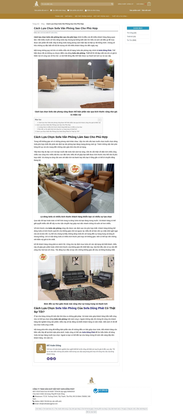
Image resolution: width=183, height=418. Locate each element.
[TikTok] (54, 358)
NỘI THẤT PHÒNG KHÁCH (83, 16)
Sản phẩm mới (135, 10)
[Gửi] (112, 4)
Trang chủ (35, 24)
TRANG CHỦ (59, 16)
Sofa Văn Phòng (66, 308)
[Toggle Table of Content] (99, 119)
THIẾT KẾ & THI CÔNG (119, 16)
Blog (42, 24)
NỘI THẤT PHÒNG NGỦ (101, 16)
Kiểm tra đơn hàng (93, 10)
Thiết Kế (130, 36)
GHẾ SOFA (68, 16)
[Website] (51, 358)
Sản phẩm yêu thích (76, 10)
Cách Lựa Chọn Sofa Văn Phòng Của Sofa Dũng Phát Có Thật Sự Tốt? (57, 131)
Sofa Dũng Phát (93, 308)
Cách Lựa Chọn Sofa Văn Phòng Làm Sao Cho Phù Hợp (53, 125)
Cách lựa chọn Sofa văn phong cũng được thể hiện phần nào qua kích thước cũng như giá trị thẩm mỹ (70, 122)
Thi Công (130, 33)
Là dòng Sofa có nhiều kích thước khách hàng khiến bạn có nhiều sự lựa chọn (60, 127)
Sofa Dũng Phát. (105, 50)
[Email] (48, 358)
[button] (125, 4)
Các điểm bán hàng (58, 10)
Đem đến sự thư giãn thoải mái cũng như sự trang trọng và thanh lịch (57, 129)
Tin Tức (129, 40)
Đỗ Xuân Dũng (53, 32)
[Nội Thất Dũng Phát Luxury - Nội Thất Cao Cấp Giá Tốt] (36, 4)
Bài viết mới (146, 10)
